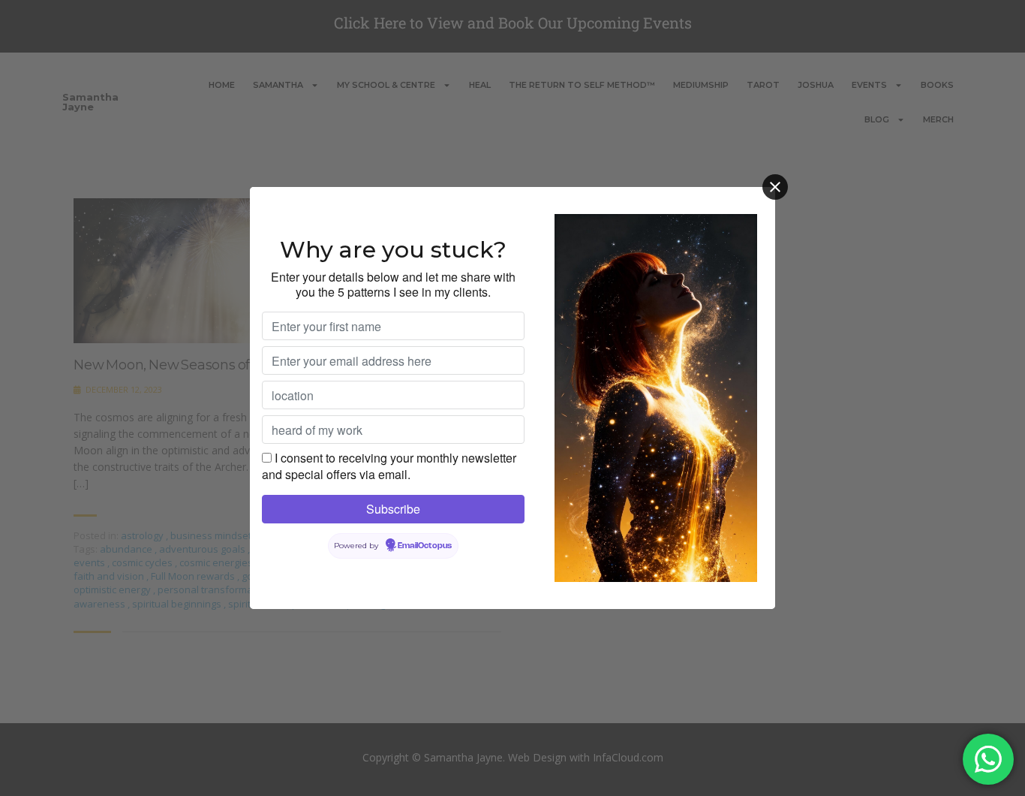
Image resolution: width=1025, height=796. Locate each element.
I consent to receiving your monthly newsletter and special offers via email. (389, 466)
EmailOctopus (425, 546)
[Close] (775, 187)
